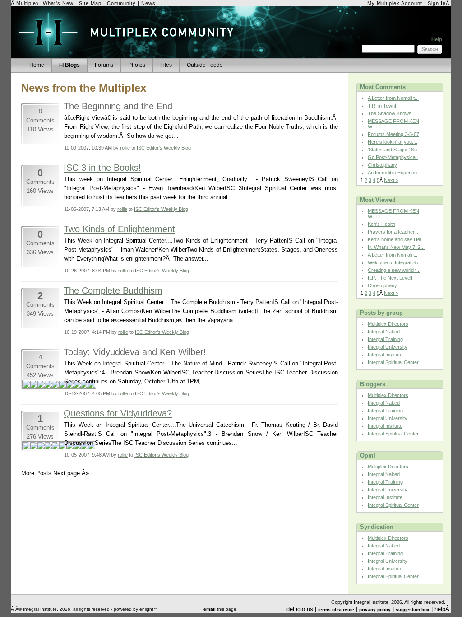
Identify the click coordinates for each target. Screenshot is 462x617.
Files (166, 65)
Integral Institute (385, 426)
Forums (104, 65)
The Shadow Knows (389, 113)
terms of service (336, 609)
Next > (391, 180)
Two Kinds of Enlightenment (119, 229)
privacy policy (375, 609)
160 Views (40, 190)
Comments (40, 181)
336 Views (40, 252)
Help (436, 39)
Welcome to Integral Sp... (395, 262)
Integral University (387, 347)
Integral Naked (384, 331)
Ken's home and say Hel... (396, 239)
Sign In (437, 3)
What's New (58, 3)
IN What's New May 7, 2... (396, 247)
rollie (125, 147)
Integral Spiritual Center (393, 362)
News (148, 3)
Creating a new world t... (394, 270)
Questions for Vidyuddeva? (118, 413)
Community (121, 3)
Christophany (382, 165)
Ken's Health (381, 224)
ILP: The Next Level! (390, 277)
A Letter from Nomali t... (393, 98)
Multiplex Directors (388, 324)
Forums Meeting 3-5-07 (393, 134)
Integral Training (385, 339)
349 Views (40, 313)
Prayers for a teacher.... (394, 231)
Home (36, 65)
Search (429, 49)
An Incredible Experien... (394, 172)
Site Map (90, 3)
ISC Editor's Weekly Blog (164, 147)
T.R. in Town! (382, 105)
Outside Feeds (204, 65)
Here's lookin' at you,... (392, 142)
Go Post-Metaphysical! (393, 157)
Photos (136, 65)
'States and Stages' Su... (394, 149)
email (209, 609)
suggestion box (413, 609)
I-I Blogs (69, 65)
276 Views (40, 436)
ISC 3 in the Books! (102, 168)
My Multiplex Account (394, 3)
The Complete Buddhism (113, 290)
